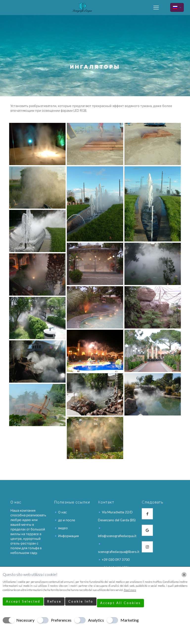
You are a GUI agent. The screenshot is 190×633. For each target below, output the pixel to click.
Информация (68, 536)
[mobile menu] (156, 7)
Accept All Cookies (120, 603)
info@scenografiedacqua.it (117, 536)
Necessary (25, 620)
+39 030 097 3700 (116, 560)
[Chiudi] (184, 574)
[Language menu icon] (177, 7)
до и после (66, 520)
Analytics (96, 620)
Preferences (61, 620)
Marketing (129, 620)
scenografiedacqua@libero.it (118, 552)
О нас (62, 512)
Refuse (54, 601)
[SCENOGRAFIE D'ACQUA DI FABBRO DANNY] (82, 7)
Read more (130, 589)
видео (63, 528)
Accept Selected (23, 601)
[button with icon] (147, 513)
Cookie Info (80, 601)
